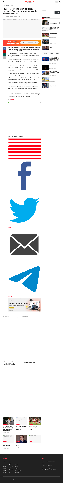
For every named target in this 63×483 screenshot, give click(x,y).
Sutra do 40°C (32, 444)
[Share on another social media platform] (4, 57)
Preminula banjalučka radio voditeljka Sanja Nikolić (54, 66)
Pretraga (44, 10)
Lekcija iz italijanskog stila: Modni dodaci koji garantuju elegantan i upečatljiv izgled (8, 428)
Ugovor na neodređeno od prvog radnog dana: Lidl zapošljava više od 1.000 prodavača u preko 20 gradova (54, 59)
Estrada (11, 5)
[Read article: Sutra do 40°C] (35, 439)
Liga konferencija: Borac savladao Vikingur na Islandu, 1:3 (21, 428)
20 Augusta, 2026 (6, 432)
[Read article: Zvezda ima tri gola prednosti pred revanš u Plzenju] (35, 421)
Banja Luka (5, 461)
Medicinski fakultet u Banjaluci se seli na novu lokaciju (54, 72)
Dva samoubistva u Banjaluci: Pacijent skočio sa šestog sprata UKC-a (54, 78)
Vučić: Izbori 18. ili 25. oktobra (20, 444)
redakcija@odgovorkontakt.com (49, 469)
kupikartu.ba (14, 99)
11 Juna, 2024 (6, 16)
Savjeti (16, 463)
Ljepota (5, 424)
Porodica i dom (11, 470)
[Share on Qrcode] (4, 51)
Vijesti (18, 16)
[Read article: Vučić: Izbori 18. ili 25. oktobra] (21, 439)
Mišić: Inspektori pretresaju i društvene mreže (54, 84)
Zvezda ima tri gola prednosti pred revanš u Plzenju (34, 428)
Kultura (4, 470)
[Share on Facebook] (4, 48)
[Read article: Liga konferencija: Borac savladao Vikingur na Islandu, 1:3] (21, 421)
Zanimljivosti (18, 470)
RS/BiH (16, 461)
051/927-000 (49, 463)
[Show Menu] (3, 2)
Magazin (7, 5)
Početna (4, 5)
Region (18, 441)
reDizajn (15, 479)
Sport (18, 424)
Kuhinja (4, 468)
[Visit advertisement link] (24, 305)
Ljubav (10, 461)
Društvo (4, 463)
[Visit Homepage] (29, 2)
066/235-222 (49, 465)
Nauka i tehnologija (11, 465)
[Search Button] (59, 2)
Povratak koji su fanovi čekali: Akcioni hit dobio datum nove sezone (8, 445)
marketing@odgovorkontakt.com (49, 468)
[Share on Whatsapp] (4, 54)
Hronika (4, 466)
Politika (10, 467)
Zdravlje (17, 472)
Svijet (16, 466)
